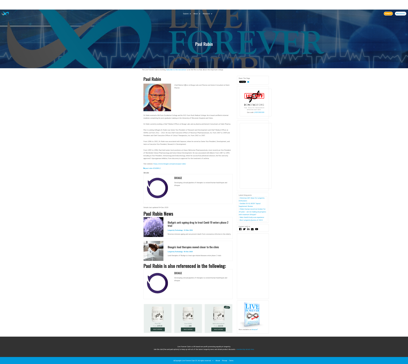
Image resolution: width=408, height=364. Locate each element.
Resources (206, 14)
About (195, 14)
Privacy (224, 360)
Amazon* (254, 329)
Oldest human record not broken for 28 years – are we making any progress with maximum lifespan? (252, 212)
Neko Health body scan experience (252, 217)
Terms (231, 360)
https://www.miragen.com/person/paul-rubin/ (169, 164)
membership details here (245, 349)
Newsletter (400, 14)
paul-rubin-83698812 (153, 168)
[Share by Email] (248, 82)
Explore (186, 14)
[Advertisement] (204, 5)
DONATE (388, 14)
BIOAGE (178, 178)
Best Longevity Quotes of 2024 (251, 220)
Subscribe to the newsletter (176, 70)
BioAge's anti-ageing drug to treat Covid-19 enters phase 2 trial (198, 224)
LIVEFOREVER (259, 112)
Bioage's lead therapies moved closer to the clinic (193, 247)
